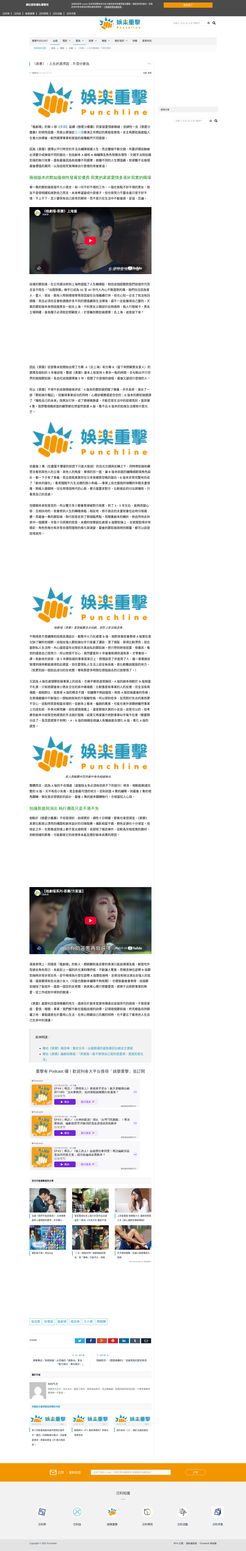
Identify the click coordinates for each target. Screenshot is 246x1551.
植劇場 (61, 1321)
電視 (78, 40)
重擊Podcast (40, 40)
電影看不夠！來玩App (42, 1253)
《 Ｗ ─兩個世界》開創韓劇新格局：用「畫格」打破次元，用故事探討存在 (90, 1256)
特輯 (135, 40)
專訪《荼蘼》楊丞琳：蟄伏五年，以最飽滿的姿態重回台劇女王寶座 (88, 1048)
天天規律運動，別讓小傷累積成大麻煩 (133, 1255)
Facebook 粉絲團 (208, 1543)
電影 (65, 40)
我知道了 (188, 5)
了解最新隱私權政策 (112, 7)
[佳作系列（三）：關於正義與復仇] (132, 1420)
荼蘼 (63, 127)
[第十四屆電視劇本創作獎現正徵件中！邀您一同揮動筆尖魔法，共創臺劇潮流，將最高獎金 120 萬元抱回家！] (48, 1420)
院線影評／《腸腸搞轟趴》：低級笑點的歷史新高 (121, 1360)
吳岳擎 (35, 1321)
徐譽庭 (48, 1321)
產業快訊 (147, 40)
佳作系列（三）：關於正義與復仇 (132, 1430)
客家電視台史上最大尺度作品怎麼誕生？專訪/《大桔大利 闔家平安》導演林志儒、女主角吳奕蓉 (91, 1218)
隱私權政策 (191, 1543)
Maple (35, 73)
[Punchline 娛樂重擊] (120, 23)
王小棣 (79, 132)
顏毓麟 (101, 1321)
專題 (104, 40)
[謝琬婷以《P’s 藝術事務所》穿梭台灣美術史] (90, 1420)
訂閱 (195, 1472)
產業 (91, 40)
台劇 (55, 40)
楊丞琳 (75, 1321)
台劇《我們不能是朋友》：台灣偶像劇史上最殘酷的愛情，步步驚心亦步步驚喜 (49, 1218)
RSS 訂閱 (178, 1543)
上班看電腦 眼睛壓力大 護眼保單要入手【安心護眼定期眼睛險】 (134, 1218)
